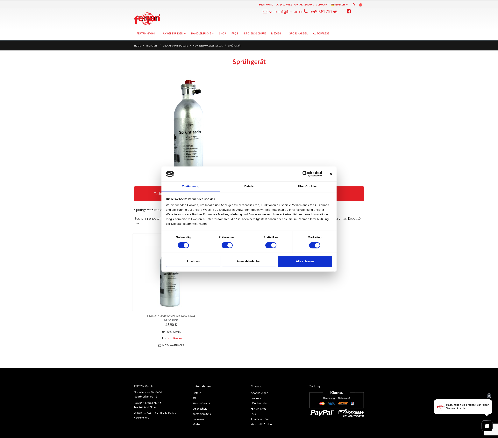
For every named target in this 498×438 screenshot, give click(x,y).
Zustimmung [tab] (190, 186)
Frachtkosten (174, 338)
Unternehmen (202, 386)
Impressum (199, 419)
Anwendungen (173, 33)
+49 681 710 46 (324, 11)
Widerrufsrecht (201, 403)
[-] (147, 18)
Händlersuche (201, 33)
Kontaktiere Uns (304, 4)
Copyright (322, 4)
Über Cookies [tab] (307, 186)
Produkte (256, 398)
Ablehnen (193, 261)
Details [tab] (249, 186)
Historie (197, 393)
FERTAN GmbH (146, 33)
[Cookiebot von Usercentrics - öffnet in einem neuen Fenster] (305, 174)
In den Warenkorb (173, 345)
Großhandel (298, 33)
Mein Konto (266, 4)
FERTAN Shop (258, 408)
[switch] (227, 245)
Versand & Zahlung (262, 424)
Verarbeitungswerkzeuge (182, 316)
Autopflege (321, 33)
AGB (195, 398)
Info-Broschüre (255, 33)
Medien (276, 33)
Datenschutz (284, 4)
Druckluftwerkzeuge (158, 316)
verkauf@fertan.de (286, 11)
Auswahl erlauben (249, 261)
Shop (222, 33)
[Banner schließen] (331, 173)
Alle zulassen (305, 261)
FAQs (234, 33)
